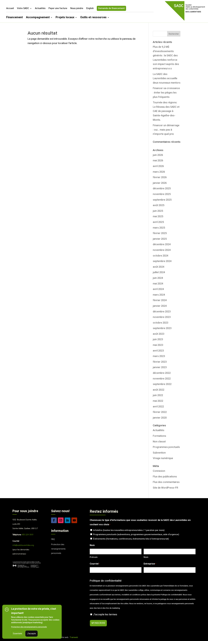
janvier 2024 (160, 306)
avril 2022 (158, 407)
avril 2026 (158, 166)
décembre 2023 (162, 312)
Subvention (159, 453)
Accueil (10, 8)
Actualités (40, 8)
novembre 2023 (162, 317)
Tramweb (74, 637)
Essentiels (17, 633)
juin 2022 (158, 395)
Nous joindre (76, 8)
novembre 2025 (162, 194)
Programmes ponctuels (166, 447)
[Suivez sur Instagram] (61, 520)
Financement (14, 17)
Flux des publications (165, 477)
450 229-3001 (27, 534)
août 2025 (158, 205)
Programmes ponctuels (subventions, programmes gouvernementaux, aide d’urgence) (136, 534)
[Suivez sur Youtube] (74, 520)
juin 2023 (158, 339)
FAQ (53, 539)
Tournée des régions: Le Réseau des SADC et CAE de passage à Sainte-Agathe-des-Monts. (166, 111)
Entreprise (150, 563)
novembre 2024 (162, 250)
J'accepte (31, 633)
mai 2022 (158, 401)
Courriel (95, 563)
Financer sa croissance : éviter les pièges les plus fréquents (166, 92)
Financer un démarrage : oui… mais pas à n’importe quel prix (166, 130)
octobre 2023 (160, 323)
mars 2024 (159, 295)
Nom (146, 557)
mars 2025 (159, 228)
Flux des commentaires (166, 482)
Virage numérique (163, 458)
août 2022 (158, 390)
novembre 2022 (162, 379)
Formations (159, 436)
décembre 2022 (162, 373)
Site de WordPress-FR (165, 488)
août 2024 (158, 267)
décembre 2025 (162, 188)
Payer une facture (58, 8)
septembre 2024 (162, 261)
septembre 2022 (162, 384)
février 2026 (160, 177)
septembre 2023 (162, 328)
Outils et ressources (93, 17)
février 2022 (160, 412)
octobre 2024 (160, 256)
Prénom (93, 557)
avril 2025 (158, 222)
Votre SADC (23, 8)
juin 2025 (158, 211)
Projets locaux (65, 17)
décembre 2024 (162, 244)
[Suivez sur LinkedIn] (67, 520)
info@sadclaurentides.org (23, 545)
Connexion (159, 471)
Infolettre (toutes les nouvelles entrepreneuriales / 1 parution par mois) (129, 530)
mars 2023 (159, 356)
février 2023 (160, 362)
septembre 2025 (162, 200)
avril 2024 (158, 289)
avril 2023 (158, 351)
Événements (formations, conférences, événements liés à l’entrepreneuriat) (131, 538)
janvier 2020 (160, 418)
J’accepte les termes (105, 614)
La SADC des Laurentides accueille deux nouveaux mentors (166, 78)
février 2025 (160, 233)
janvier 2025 (160, 239)
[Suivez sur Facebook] (54, 520)
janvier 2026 (160, 183)
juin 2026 (158, 155)
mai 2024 (158, 284)
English (90, 8)
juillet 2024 (159, 272)
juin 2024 (158, 278)
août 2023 (158, 334)
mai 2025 (158, 216)
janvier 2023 (160, 367)
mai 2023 (158, 345)
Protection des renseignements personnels (58, 549)
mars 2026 (159, 172)
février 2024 (160, 300)
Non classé (159, 442)
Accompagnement (38, 17)
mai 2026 (158, 160)
